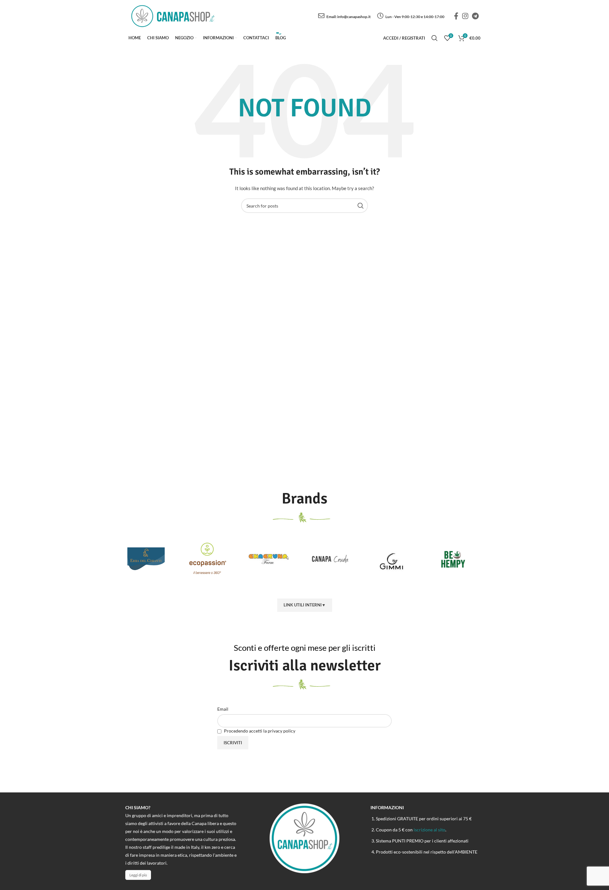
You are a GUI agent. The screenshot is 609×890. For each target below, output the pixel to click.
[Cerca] (434, 38)
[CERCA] (360, 205)
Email (222, 709)
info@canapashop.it (354, 16)
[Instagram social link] (465, 15)
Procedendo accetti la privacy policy (259, 730)
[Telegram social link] (475, 15)
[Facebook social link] (456, 15)
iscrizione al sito (429, 829)
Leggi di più (138, 875)
